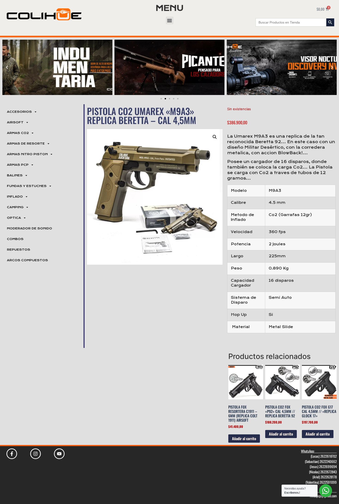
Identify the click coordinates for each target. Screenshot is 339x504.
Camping (15, 207)
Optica (14, 218)
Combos (15, 239)
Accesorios (19, 112)
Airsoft (15, 122)
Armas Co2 (18, 133)
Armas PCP (18, 165)
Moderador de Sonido (29, 228)
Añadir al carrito (244, 438)
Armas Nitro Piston (27, 154)
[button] (169, 20)
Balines (15, 175)
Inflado (15, 197)
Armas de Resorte (26, 143)
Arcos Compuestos (27, 260)
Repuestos (18, 250)
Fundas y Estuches (27, 186)
